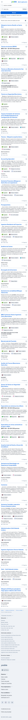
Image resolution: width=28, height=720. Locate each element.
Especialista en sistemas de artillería (12, 406)
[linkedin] (12, 702)
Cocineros (4, 485)
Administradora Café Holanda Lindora (10, 529)
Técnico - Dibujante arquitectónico (11, 137)
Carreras (3, 679)
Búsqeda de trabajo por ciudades (8, 659)
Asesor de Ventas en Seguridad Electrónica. (10, 385)
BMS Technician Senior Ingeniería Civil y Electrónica (11, 315)
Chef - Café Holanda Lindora (9, 569)
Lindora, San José (5, 630)
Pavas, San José (4, 624)
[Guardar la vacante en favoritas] (26, 25)
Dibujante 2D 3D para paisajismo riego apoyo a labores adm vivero (11, 589)
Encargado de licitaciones (9, 270)
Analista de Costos (7, 246)
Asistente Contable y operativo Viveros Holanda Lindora (10, 505)
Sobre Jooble (4, 677)
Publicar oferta (4, 689)
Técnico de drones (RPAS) (9, 46)
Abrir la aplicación (22, 2)
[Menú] (2, 2)
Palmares (3, 620)
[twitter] (9, 702)
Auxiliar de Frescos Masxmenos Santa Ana (10, 364)
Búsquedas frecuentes (6, 615)
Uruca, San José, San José (7, 628)
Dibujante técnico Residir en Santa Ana (11, 26)
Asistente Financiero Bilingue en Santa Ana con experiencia (11, 182)
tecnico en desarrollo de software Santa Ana (11, 635)
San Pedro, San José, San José (8, 626)
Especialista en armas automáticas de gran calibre (11, 425)
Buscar (14, 12)
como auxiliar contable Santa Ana (8, 643)
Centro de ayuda (5, 681)
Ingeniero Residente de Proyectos (11, 224)
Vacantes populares (5, 657)
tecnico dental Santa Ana (6, 637)
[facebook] (2, 702)
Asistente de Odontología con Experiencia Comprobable (10, 464)
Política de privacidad (6, 712)
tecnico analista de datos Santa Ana (9, 646)
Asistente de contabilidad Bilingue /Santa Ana (11, 291)
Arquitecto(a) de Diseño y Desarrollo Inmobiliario (12, 446)
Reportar (25, 42)
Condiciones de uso (5, 709)
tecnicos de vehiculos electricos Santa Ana (10, 650)
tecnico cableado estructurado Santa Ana (10, 644)
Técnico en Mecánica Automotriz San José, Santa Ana (12, 69)
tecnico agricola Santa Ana (7, 639)
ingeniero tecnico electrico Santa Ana (9, 652)
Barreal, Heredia (4, 622)
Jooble (9, 717)
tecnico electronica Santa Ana (7, 641)
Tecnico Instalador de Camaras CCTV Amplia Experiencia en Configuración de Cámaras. (10, 115)
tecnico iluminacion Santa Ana (7, 648)
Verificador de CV (5, 697)
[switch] (26, 20)
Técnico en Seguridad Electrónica (11, 94)
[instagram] (5, 702)
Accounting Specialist (7, 159)
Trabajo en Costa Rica (6, 683)
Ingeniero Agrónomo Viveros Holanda (12, 549)
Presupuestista (5, 205)
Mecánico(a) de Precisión (8, 341)
